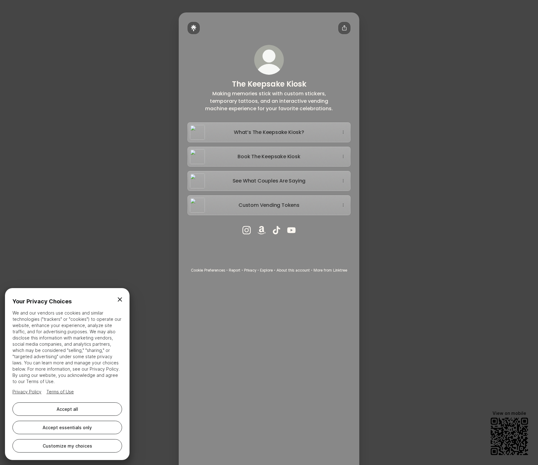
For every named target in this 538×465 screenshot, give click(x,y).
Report (234, 270)
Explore (266, 270)
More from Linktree (330, 270)
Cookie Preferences (208, 270)
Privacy (250, 270)
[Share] (343, 132)
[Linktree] (193, 28)
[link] (246, 230)
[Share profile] (344, 28)
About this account (293, 270)
